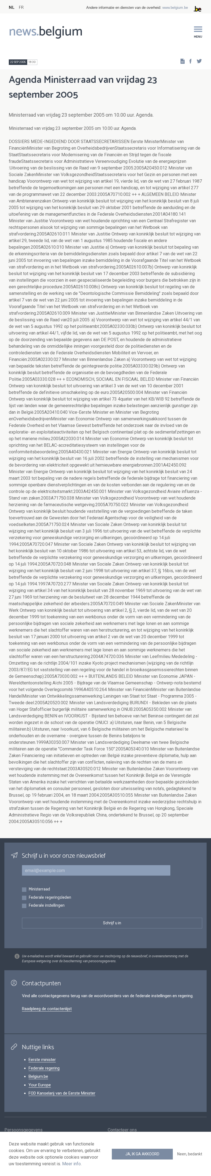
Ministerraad (39, 889)
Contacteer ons (122, 1130)
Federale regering (44, 1068)
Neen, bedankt (189, 1154)
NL (11, 7)
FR (21, 7)
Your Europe (40, 1084)
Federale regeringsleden (50, 898)
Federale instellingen (47, 906)
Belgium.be (38, 1076)
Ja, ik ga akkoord (142, 1154)
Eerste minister (42, 1059)
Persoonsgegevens (23, 1130)
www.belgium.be (175, 8)
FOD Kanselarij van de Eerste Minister (62, 1093)
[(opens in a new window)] (189, 61)
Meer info (71, 1163)
